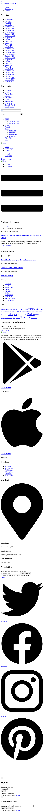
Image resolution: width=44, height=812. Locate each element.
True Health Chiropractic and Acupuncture (19, 260)
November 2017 (10, 78)
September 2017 (10, 82)
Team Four (12, 136)
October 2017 (9, 80)
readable (7, 318)
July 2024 (8, 61)
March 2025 (9, 47)
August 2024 (9, 60)
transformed (34, 318)
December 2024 (10, 52)
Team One (12, 131)
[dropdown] (22, 216)
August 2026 (9, 19)
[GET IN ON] (22, 383)
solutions (18, 318)
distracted (26, 311)
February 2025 (9, 49)
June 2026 (8, 23)
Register (18, 795)
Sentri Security (7, 276)
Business (8, 90)
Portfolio (8, 127)
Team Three (13, 134)
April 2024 (8, 67)
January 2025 (9, 50)
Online (7, 99)
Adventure (9, 309)
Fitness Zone (9, 94)
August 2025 (9, 38)
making (19, 314)
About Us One (14, 121)
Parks (30, 314)
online (25, 314)
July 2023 (8, 76)
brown (26, 309)
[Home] (3, 143)
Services (7, 125)
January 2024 (9, 72)
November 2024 (10, 54)
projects (3, 318)
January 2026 (9, 28)
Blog (6, 140)
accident (3, 309)
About (7, 120)
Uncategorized (9, 107)
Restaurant (8, 103)
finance (40, 311)
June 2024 (8, 63)
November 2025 (10, 32)
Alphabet (15, 309)
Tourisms (25, 317)
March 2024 (9, 69)
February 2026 (9, 27)
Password (4, 789)
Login (8, 154)
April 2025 (8, 45)
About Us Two (14, 123)
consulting (3, 311)
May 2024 (8, 65)
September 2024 (10, 58)
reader (10, 318)
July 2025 (8, 39)
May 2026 (8, 25)
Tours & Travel (10, 105)
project (36, 315)
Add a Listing (6, 159)
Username (4, 787)
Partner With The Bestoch (12, 268)
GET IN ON (6, 388)
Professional (9, 101)
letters (6, 314)
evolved (36, 311)
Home (7, 118)
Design (7, 92)
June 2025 (8, 41)
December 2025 (10, 30)
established (31, 311)
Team (6, 129)
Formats (7, 96)
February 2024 (9, 71)
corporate (15, 311)
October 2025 (9, 34)
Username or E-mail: (7, 806)
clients (40, 309)
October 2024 (9, 56)
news (22, 314)
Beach (21, 309)
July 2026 (8, 21)
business (33, 308)
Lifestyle (12, 314)
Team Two (12, 132)
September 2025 (10, 36)
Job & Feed (8, 98)
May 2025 (8, 43)
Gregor (2, 314)
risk (14, 318)
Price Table (8, 138)
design (21, 311)
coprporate (8, 311)
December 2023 (10, 74)
